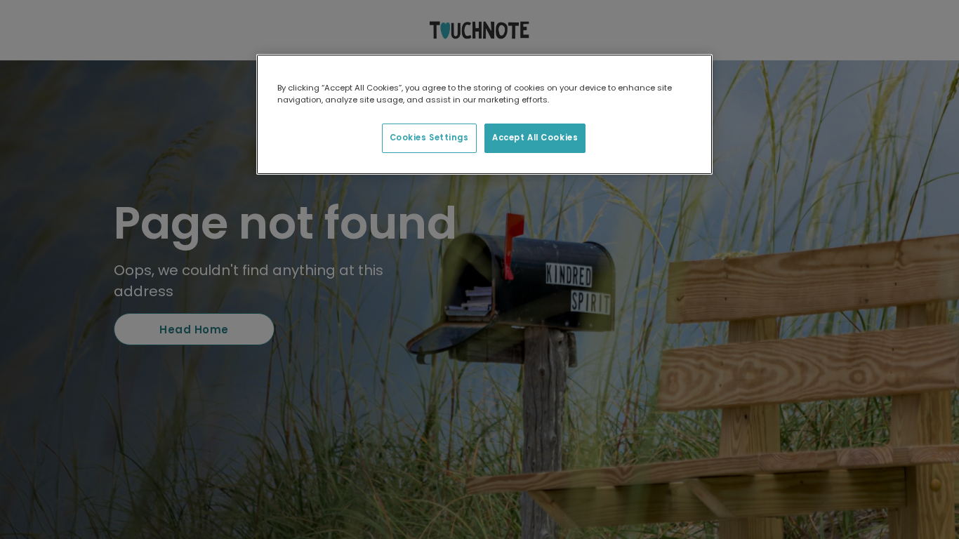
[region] (484, 114)
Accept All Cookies (535, 137)
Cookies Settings (429, 137)
